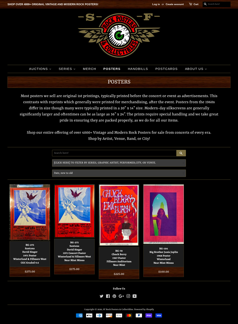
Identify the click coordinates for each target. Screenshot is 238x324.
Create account (175, 4)
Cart (196, 4)
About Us (195, 69)
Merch (89, 69)
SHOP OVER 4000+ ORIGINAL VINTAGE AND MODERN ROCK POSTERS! (52, 4)
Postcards (166, 69)
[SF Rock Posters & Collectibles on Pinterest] (114, 297)
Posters (112, 69)
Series (66, 69)
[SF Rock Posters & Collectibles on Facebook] (108, 297)
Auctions (39, 69)
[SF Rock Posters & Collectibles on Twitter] (101, 297)
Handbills (138, 69)
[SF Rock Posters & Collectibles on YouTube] (135, 297)
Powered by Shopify (144, 309)
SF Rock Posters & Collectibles (118, 309)
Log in (156, 4)
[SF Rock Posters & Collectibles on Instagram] (128, 297)
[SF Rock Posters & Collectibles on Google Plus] (121, 297)
